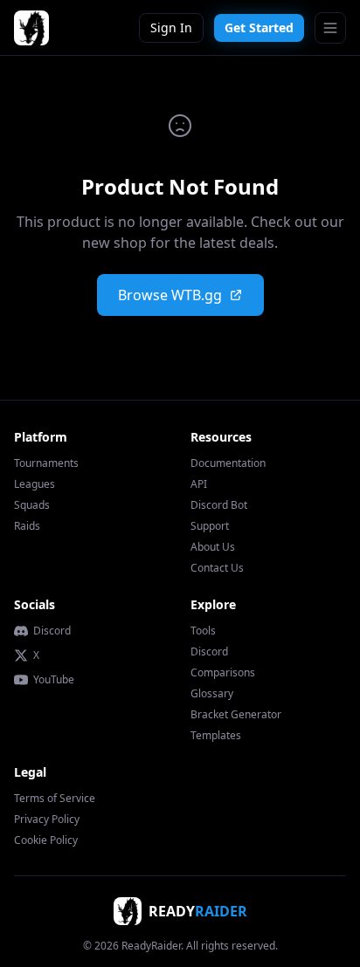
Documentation (228, 463)
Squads (32, 504)
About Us (212, 546)
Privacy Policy (47, 819)
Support (209, 525)
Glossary (211, 693)
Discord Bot (218, 504)
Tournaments (46, 463)
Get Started (259, 27)
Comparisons (222, 672)
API (198, 484)
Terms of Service (54, 798)
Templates (215, 735)
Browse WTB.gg (170, 295)
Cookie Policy (46, 840)
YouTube (53, 680)
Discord (52, 631)
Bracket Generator (235, 714)
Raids (27, 525)
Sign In (171, 27)
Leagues (34, 484)
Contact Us (217, 567)
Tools (203, 630)
